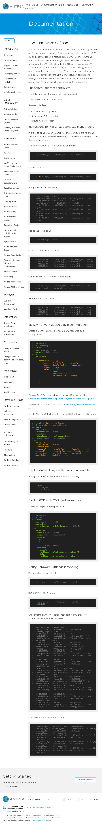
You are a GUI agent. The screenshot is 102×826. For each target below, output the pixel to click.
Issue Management (12, 420)
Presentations (73, 5)
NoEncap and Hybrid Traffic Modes (10, 233)
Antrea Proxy (10, 212)
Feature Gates (10, 207)
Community (87, 5)
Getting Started (11, 60)
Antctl (7, 153)
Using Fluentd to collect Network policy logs (14, 360)
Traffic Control (10, 272)
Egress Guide (10, 242)
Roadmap (8, 450)
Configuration (10, 87)
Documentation (49, 5)
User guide (9, 382)
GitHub (35, 5)
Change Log (9, 455)
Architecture (9, 158)
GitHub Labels (10, 425)
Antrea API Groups (12, 282)
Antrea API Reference (14, 287)
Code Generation (11, 406)
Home (27, 5)
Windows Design (11, 309)
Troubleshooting (11, 188)
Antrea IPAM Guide (12, 255)
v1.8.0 (7, 41)
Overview (8, 55)
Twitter (70, 799)
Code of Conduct (12, 460)
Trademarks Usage (38, 820)
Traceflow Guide (11, 225)
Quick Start (9, 377)
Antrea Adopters (11, 465)
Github (83, 799)
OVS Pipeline (10, 202)
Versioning (8, 277)
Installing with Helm (12, 92)
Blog (61, 5)
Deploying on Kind (12, 74)
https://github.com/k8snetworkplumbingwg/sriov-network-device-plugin (61, 399)
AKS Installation (11, 114)
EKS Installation (11, 109)
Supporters (29, 8)
